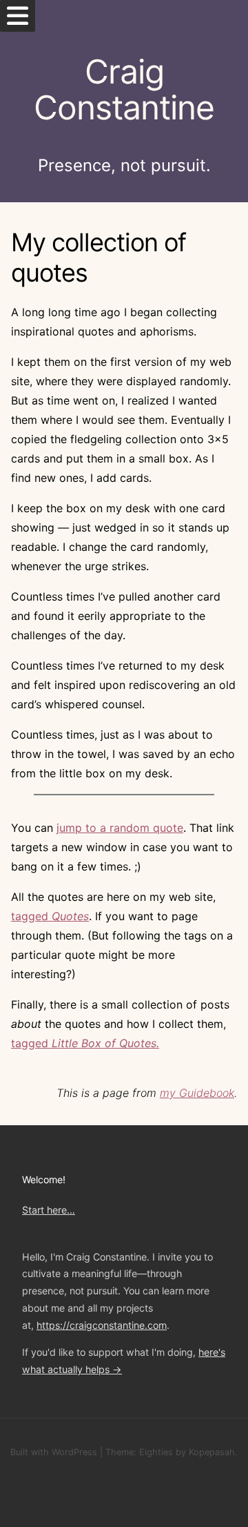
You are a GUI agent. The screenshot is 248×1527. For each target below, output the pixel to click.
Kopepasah (212, 1452)
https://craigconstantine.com (102, 1325)
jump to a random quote (119, 828)
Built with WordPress (53, 1452)
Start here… (48, 1210)
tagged (50, 916)
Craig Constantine (124, 89)
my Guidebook (197, 1093)
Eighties (156, 1452)
